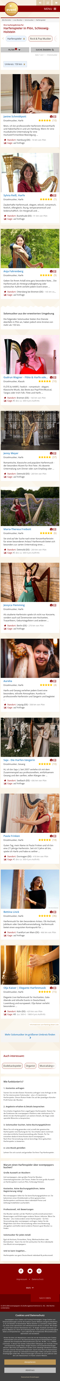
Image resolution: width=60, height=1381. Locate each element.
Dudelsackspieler (12, 1065)
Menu (48, 9)
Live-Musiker (17, 20)
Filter (12, 49)
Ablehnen (30, 1370)
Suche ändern (43, 49)
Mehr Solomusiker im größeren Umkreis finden (30, 1034)
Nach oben (45, 1298)
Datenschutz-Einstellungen (30, 1377)
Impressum (21, 1279)
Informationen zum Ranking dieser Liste (44, 1024)
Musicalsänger (47, 1065)
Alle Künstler (6, 20)
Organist (30, 1065)
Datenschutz (38, 1279)
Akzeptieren (30, 1362)
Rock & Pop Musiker (40, 38)
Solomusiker (29, 20)
